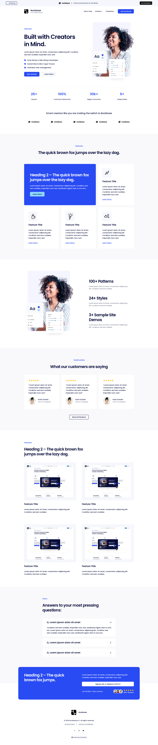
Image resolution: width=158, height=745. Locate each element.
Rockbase (36, 10)
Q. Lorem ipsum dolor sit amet (63, 622)
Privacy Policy (70, 724)
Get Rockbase (146, 3)
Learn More (106, 199)
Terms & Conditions (85, 724)
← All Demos (11, 3)
